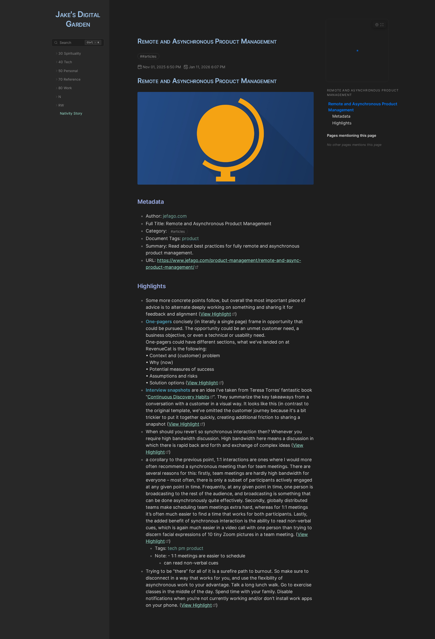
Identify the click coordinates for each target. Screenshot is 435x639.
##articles (148, 56)
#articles (178, 231)
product (190, 238)
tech (172, 548)
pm (181, 548)
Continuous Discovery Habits (178, 396)
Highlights (341, 122)
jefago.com (175, 216)
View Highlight (215, 314)
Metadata (341, 116)
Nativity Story (71, 113)
